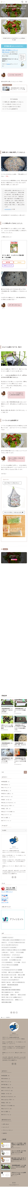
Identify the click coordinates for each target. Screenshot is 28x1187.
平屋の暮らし (7, 790)
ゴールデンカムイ (16, 954)
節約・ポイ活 (7, 799)
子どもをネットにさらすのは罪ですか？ (10, 979)
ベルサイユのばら (5, 967)
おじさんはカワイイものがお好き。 (9, 947)
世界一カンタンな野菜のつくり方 (15, 972)
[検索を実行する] (25, 772)
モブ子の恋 (4, 972)
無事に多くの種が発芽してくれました (14, 102)
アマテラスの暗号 (20, 952)
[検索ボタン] (22, 2)
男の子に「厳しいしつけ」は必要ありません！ (12, 997)
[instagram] (13, 877)
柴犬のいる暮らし (8, 793)
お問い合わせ (6, 1124)
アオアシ (12, 952)
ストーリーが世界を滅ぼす (17, 957)
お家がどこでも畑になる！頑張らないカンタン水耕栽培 (14, 949)
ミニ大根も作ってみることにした (13, 104)
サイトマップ (6, 1127)
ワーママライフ (8, 796)
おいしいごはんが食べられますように (10, 945)
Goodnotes (6, 784)
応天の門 (4, 984)
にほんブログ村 (4, 897)
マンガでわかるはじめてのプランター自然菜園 (12, 969)
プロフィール (7, 820)
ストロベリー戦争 (5, 957)
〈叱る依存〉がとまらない (7, 937)
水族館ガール (13, 994)
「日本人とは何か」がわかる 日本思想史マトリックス (13, 940)
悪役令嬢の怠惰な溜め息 (12, 984)
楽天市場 (8, 262)
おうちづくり (7, 814)
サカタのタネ (8, 209)
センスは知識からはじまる (15, 959)
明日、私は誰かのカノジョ (7, 992)
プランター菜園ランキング (7, 891)
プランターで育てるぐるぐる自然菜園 (10, 964)
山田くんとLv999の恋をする (18, 982)
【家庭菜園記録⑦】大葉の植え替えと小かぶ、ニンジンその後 (17, 88)
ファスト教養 (17, 962)
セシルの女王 (4, 959)
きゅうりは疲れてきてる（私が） (13, 106)
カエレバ (7, 259)
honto (8, 64)
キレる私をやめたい (6, 954)
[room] (15, 877)
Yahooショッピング (8, 265)
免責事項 (5, 1133)
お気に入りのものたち (9, 802)
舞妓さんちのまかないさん (7, 999)
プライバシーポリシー (8, 1130)
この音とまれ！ (5, 952)
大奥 (11, 977)
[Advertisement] (14, 130)
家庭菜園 (10, 12)
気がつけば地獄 (5, 994)
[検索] (17, 1013)
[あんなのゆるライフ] (3, 2)
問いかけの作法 (5, 977)
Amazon (19, 262)
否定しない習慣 (21, 974)
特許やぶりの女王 (22, 994)
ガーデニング (7, 787)
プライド (24, 962)
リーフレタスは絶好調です (11, 109)
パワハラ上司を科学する (7, 962)
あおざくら (4, 942)
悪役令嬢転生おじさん (6, 987)
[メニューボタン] (26, 2)
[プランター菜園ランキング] (9, 890)
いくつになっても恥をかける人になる (16, 942)
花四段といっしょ (19, 999)
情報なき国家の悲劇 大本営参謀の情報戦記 (11, 989)
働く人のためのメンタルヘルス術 (9, 974)
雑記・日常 (6, 808)
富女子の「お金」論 (6, 982)
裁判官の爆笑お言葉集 (6, 1002)
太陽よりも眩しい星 (18, 977)
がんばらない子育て (8, 805)
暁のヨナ (17, 992)
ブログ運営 (6, 817)
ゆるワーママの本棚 (9, 811)
